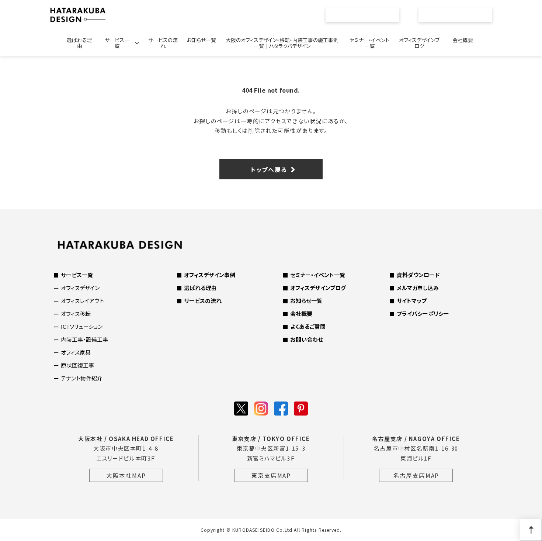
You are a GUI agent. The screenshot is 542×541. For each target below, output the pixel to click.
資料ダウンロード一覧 (366, 14)
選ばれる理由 (79, 42)
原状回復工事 (77, 365)
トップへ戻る (269, 169)
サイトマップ (412, 300)
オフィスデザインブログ (419, 42)
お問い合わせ (459, 14)
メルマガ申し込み (418, 288)
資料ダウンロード (418, 275)
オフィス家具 (76, 352)
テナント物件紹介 (82, 378)
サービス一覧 (117, 42)
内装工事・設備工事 (84, 339)
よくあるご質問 (308, 326)
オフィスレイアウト (82, 300)
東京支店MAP (271, 475)
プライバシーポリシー (423, 313)
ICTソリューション (82, 326)
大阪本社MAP (126, 475)
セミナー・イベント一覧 (369, 42)
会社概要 (462, 40)
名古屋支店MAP (416, 475)
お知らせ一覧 (201, 40)
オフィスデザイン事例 (209, 275)
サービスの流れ (163, 42)
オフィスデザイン (80, 288)
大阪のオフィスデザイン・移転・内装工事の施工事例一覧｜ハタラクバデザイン (282, 42)
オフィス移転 (76, 313)
